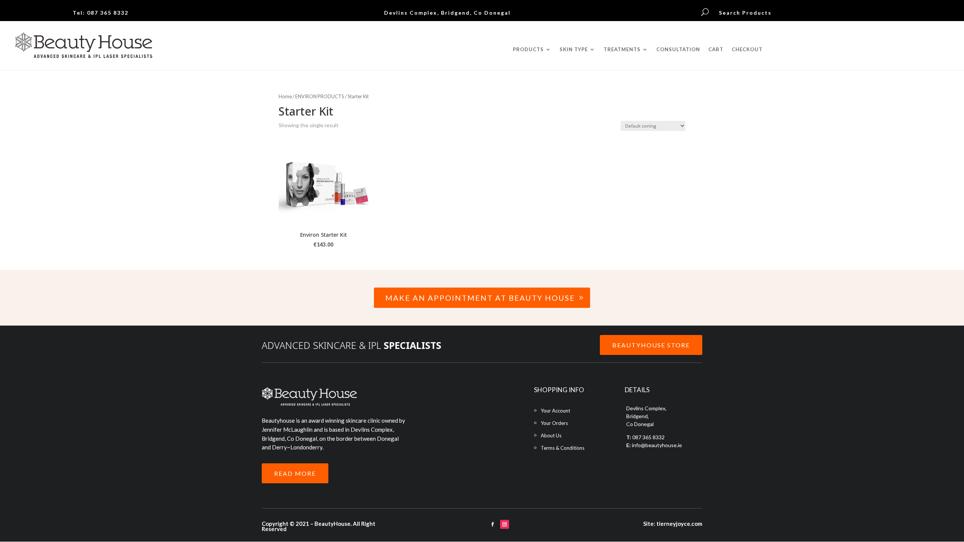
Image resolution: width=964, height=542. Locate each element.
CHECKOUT (747, 49)
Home (285, 96)
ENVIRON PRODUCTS (319, 96)
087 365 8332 (107, 12)
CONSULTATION (678, 49)
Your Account (555, 411)
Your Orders (554, 423)
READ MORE (295, 473)
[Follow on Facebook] (492, 524)
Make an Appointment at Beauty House (480, 297)
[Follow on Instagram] (504, 524)
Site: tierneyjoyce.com (672, 523)
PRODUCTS (528, 49)
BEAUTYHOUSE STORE (651, 345)
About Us (551, 435)
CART (715, 49)
